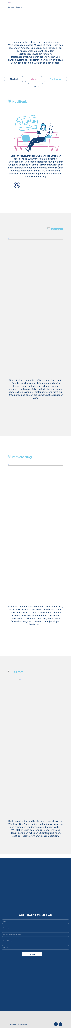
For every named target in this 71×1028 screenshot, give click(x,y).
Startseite (11, 7)
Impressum (12, 1024)
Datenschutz (22, 1024)
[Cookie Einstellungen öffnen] (4, 1025)
